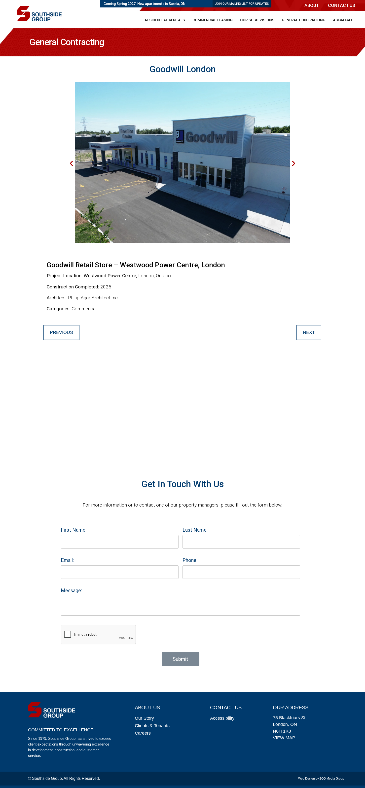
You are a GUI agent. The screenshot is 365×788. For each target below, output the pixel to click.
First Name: (73, 530)
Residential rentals (165, 20)
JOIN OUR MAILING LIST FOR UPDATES (242, 3)
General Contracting (304, 20)
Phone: (189, 560)
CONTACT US (226, 707)
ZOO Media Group (332, 778)
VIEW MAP (284, 737)
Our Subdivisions (257, 20)
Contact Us (341, 5)
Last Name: (195, 530)
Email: (67, 560)
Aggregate (344, 20)
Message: (71, 590)
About (311, 5)
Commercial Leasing (212, 20)
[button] (313, 5)
